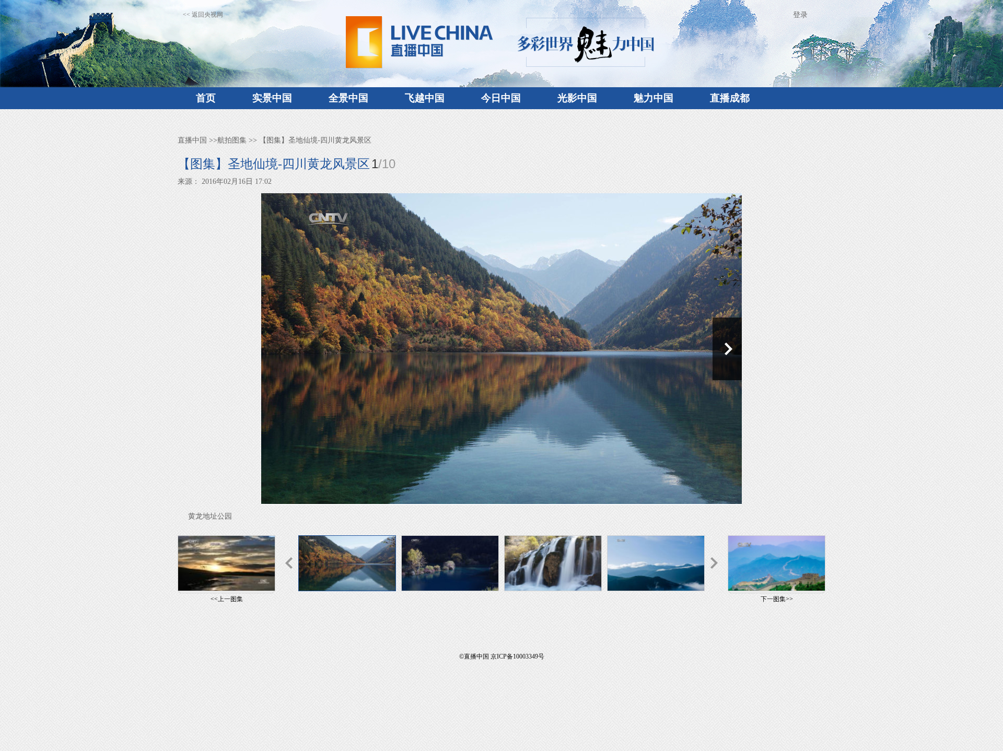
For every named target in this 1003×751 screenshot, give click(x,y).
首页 (206, 97)
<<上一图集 (227, 599)
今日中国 (501, 97)
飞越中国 (425, 97)
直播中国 (192, 140)
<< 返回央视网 (203, 14)
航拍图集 (232, 140)
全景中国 (348, 97)
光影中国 (577, 97)
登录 (800, 15)
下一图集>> (777, 599)
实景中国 (272, 97)
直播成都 (730, 97)
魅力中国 (653, 97)
